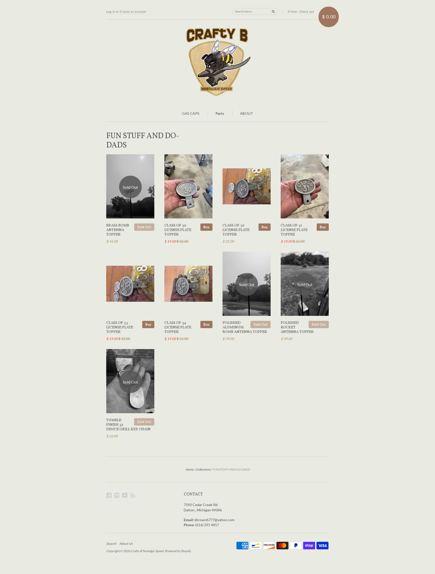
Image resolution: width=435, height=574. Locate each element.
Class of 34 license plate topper (177, 327)
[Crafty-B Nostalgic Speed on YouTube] (125, 495)
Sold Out (144, 227)
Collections (203, 469)
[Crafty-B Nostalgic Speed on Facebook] (109, 495)
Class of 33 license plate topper (119, 327)
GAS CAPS (190, 113)
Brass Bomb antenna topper (117, 230)
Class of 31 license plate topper (294, 230)
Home (190, 469)
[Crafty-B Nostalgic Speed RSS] (132, 495)
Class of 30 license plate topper (177, 230)
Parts (219, 113)
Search (111, 543)
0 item (292, 11)
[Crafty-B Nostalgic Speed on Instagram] (117, 495)
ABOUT (246, 113)
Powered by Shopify (178, 551)
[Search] (273, 11)
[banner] (217, 62)
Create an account (133, 11)
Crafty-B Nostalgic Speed (147, 551)
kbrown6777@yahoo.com (214, 520)
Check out (306, 11)
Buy (206, 227)
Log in (110, 11)
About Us (126, 543)
